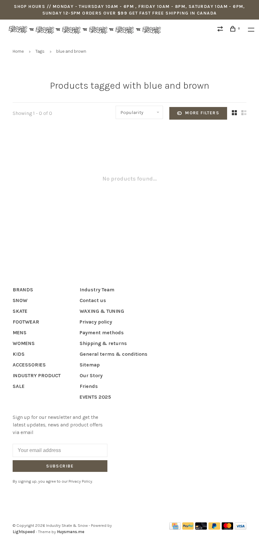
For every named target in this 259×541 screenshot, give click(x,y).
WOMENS (24, 343)
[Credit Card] (175, 528)
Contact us (93, 300)
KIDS (19, 354)
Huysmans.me (70, 531)
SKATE (20, 311)
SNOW (20, 300)
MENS (20, 333)
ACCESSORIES (29, 365)
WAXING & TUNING (102, 311)
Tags (40, 51)
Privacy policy (96, 322)
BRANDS (23, 290)
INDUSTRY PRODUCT (37, 375)
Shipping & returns (103, 343)
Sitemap (90, 365)
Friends (89, 386)
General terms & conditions (114, 354)
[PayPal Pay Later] (214, 528)
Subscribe (60, 466)
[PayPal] (188, 528)
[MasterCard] (227, 528)
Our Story (91, 375)
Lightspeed (24, 531)
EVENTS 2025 (95, 397)
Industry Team (97, 290)
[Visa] (240, 528)
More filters (202, 113)
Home (18, 51)
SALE (19, 386)
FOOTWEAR (26, 322)
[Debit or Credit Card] (201, 528)
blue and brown (71, 51)
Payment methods (102, 333)
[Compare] (221, 30)
